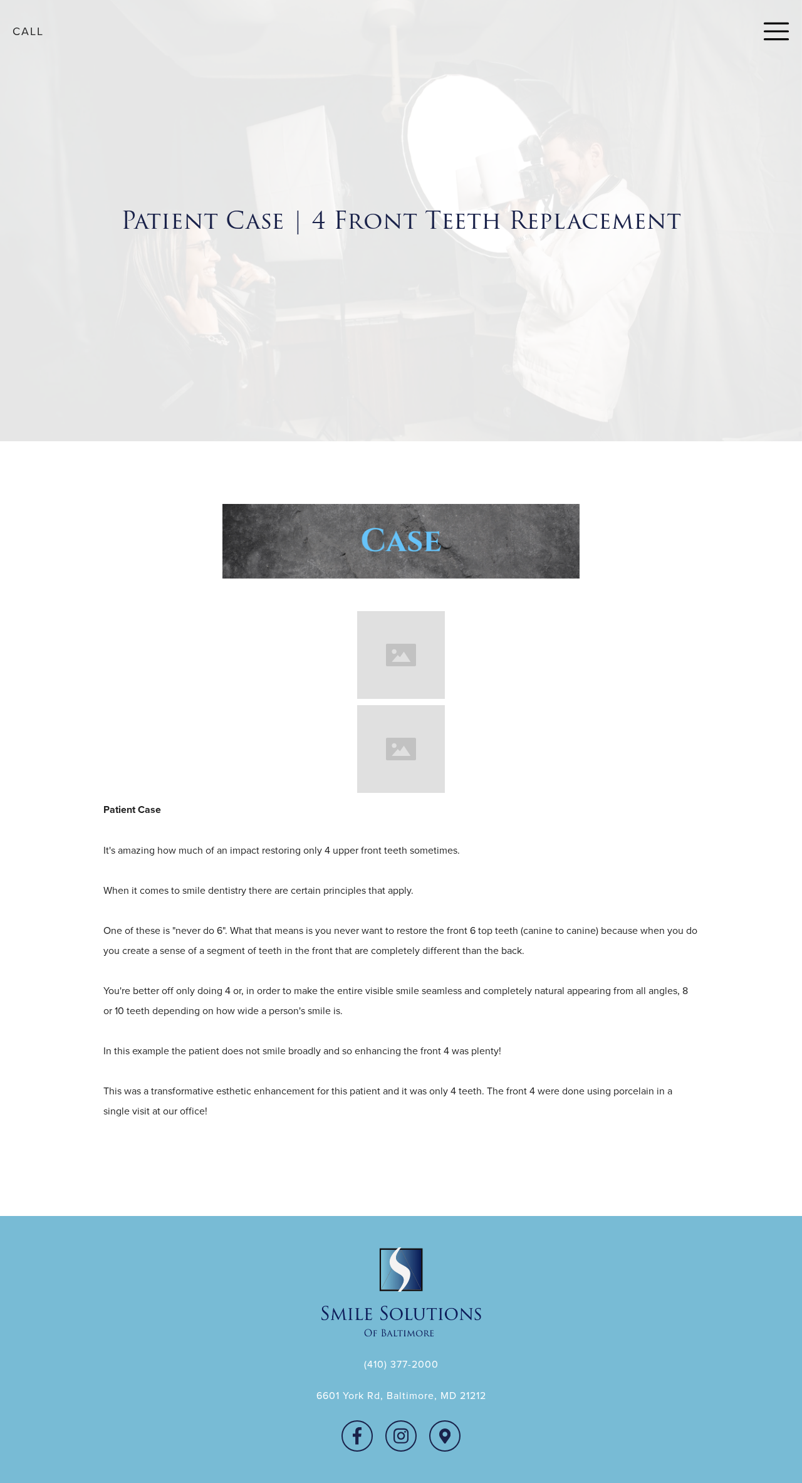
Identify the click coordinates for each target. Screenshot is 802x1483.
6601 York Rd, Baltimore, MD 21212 (401, 1395)
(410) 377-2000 (401, 1364)
